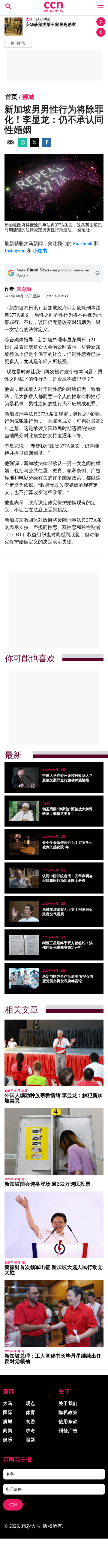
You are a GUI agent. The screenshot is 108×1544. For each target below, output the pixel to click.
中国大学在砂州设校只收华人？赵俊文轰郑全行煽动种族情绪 (67, 778)
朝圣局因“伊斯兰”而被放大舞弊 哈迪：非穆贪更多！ (67, 811)
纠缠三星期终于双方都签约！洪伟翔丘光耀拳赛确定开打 (67, 945)
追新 (30, 1439)
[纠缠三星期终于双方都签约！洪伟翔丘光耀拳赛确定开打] (24, 945)
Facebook (83, 243)
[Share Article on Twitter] (34, 145)
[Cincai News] (53, 11)
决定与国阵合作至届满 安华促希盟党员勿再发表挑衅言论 (68, 978)
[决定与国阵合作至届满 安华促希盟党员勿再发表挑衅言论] (24, 978)
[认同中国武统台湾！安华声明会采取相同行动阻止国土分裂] (24, 878)
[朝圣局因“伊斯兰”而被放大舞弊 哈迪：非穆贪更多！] (24, 811)
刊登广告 (68, 1430)
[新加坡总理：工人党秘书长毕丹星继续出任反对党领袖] (54, 1313)
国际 (8, 1412)
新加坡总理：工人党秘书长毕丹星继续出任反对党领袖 (52, 1358)
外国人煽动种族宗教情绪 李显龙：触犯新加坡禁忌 (53, 1098)
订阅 (13, 1504)
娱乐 (8, 1439)
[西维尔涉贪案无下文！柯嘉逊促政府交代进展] (24, 911)
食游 (30, 1421)
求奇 (30, 1430)
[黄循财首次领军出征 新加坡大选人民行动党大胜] (54, 1224)
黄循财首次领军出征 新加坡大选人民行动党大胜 (53, 1270)
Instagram (15, 250)
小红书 (40, 250)
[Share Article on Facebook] (46, 145)
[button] (97, 273)
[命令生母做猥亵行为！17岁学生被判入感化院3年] (24, 844)
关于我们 (68, 1403)
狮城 (28, 96)
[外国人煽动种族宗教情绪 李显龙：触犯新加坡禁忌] (54, 1053)
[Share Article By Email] (10, 145)
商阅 (8, 1430)
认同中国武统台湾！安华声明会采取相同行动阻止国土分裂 (67, 878)
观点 (30, 1403)
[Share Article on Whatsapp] (22, 145)
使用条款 (68, 1421)
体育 (30, 1412)
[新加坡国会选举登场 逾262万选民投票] (54, 1141)
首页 (11, 96)
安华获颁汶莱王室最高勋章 (51, 24)
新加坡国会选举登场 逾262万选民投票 (47, 1184)
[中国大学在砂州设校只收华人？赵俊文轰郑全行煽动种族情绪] (24, 777)
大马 (29, 19)
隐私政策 (68, 1412)
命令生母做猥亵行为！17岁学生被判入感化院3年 (67, 844)
